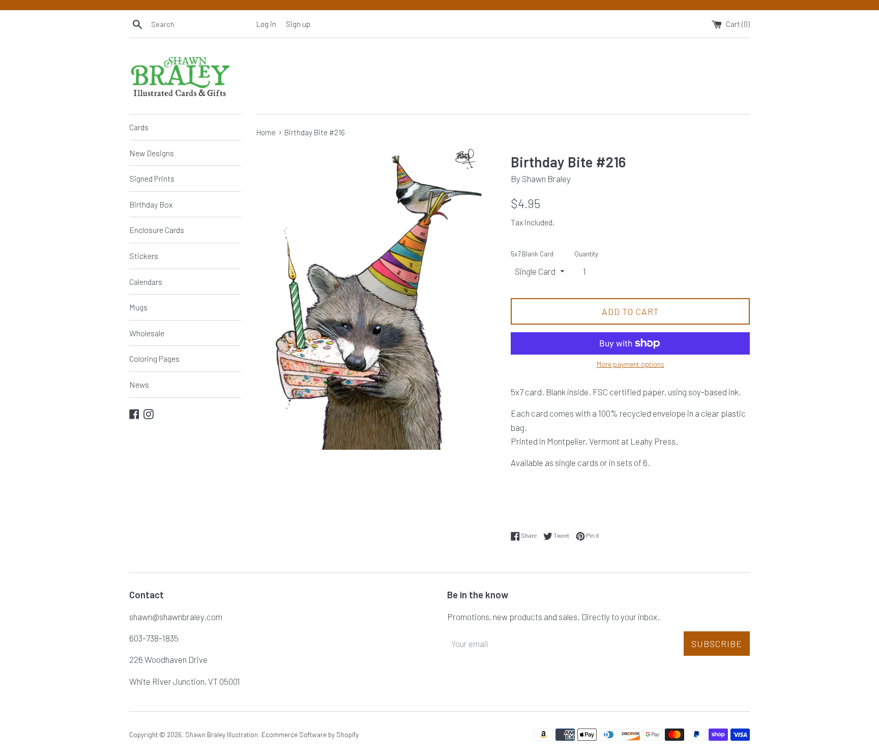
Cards (139, 127)
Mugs (138, 307)
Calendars (145, 281)
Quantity (586, 253)
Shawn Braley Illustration (221, 734)
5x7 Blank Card (532, 253)
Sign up (298, 23)
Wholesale (146, 333)
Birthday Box (150, 204)
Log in (266, 23)
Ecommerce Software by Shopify (310, 734)
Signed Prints (151, 178)
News (139, 384)
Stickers (143, 255)
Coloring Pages (154, 358)
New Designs (151, 153)
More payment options (630, 364)
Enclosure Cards (156, 230)
